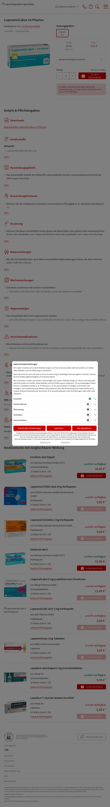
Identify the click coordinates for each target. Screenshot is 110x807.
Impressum (65, 442)
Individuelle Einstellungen (29, 428)
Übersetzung (18, 409)
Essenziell (17, 399)
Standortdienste (20, 404)
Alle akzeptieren (84, 428)
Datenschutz (45, 442)
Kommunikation (20, 420)
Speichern (59, 428)
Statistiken (17, 415)
